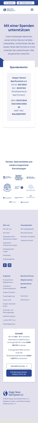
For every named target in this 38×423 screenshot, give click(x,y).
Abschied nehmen (27, 233)
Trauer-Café (7, 300)
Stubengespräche (9, 324)
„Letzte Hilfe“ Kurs (9, 320)
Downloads (6, 255)
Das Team (6, 233)
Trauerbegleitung (9, 296)
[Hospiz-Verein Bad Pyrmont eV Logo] (9, 9)
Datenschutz (25, 300)
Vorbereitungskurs (9, 316)
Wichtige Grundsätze (28, 237)
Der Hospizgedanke (27, 229)
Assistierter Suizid (27, 240)
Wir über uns (7, 229)
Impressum (24, 296)
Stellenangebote (8, 259)
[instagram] (9, 265)
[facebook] (5, 265)
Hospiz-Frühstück (9, 292)
